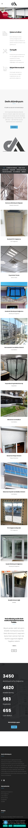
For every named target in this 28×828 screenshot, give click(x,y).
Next (15, 650)
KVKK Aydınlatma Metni (19, 825)
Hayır (10, 825)
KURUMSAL (14, 127)
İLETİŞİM (14, 727)
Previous (12, 650)
